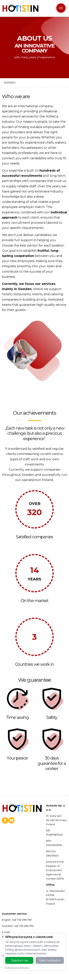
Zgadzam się (19, 960)
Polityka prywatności (17, 967)
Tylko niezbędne (50, 960)
